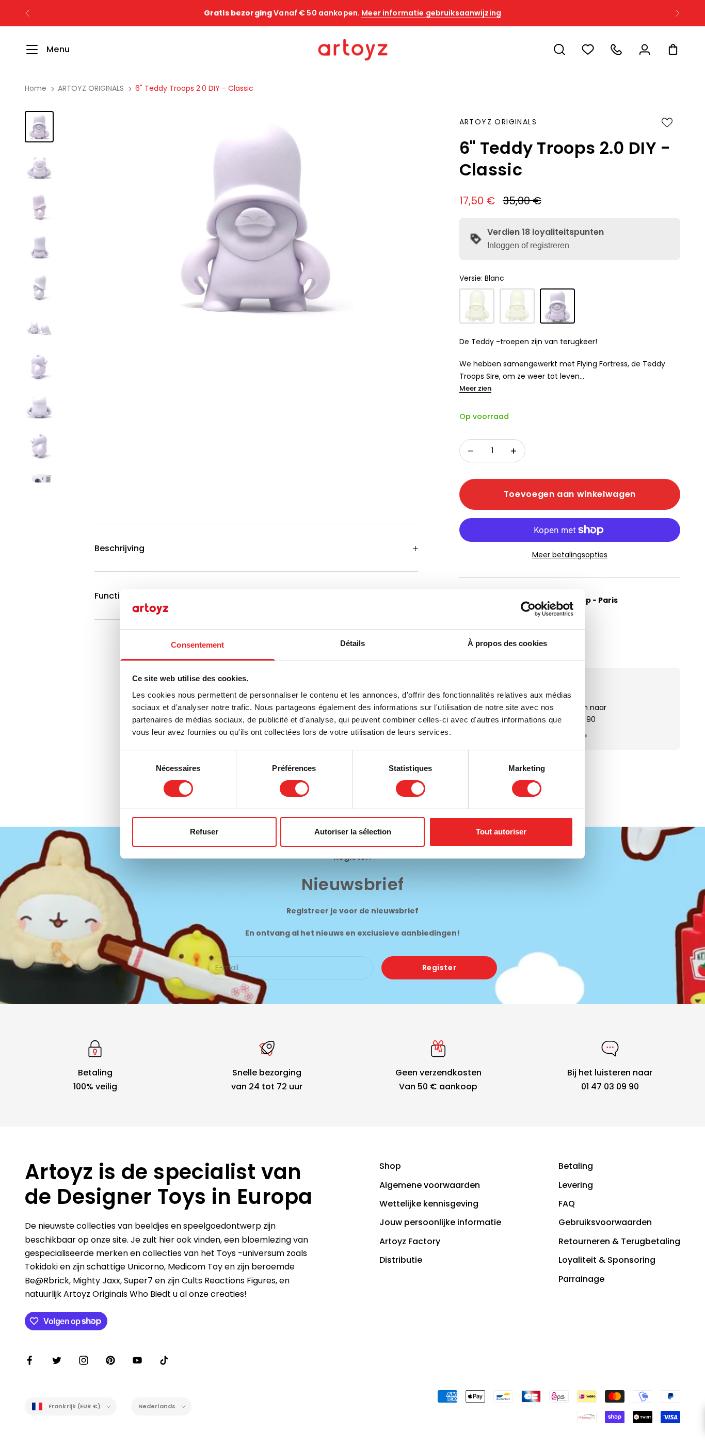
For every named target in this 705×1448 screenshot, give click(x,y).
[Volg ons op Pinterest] (110, 1360)
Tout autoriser (501, 831)
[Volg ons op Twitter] (57, 1360)
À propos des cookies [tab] (507, 643)
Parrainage (581, 1279)
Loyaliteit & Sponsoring (606, 1260)
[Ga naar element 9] (39, 446)
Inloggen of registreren (528, 245)
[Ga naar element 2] (39, 166)
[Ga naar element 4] (39, 246)
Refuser (204, 831)
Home (35, 88)
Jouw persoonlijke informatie (440, 1222)
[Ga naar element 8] (39, 406)
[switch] (294, 788)
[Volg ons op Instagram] (83, 1360)
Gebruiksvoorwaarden (605, 1222)
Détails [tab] (352, 643)
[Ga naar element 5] (39, 286)
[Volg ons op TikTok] (164, 1360)
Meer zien (475, 388)
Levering (575, 1185)
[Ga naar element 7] (39, 366)
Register (439, 967)
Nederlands (156, 1406)
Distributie (400, 1260)
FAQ (566, 1204)
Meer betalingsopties (569, 555)
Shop (390, 1166)
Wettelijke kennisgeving (428, 1204)
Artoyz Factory (409, 1241)
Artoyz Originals (498, 122)
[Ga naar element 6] (39, 326)
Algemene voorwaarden (429, 1185)
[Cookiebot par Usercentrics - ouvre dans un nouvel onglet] (528, 609)
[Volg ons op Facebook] (30, 1360)
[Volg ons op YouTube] (137, 1360)
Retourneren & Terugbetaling (619, 1241)
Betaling (575, 1166)
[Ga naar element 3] (39, 206)
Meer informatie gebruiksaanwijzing (431, 11)
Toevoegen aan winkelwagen (570, 494)
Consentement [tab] (197, 644)
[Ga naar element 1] (39, 126)
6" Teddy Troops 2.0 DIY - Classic (194, 88)
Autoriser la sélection (352, 831)
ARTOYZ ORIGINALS (91, 88)
